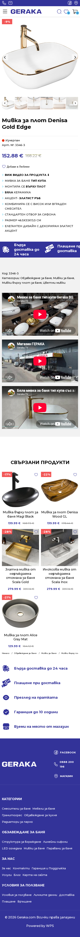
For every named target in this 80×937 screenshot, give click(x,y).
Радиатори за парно (17, 822)
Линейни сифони (55, 842)
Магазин (76, 3)
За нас (6, 868)
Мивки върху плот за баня (22, 282)
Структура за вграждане (21, 842)
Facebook (70, 3)
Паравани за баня (59, 848)
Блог (17, 875)
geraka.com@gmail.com (10, 3)
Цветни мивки (54, 282)
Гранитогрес (12, 815)
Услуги (7, 875)
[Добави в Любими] (36, 475)
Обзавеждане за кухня (40, 815)
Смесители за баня (16, 808)
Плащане (9, 901)
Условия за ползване (17, 895)
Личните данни (45, 895)
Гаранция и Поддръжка (49, 868)
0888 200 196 (4, 3)
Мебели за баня (43, 808)
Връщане (24, 901)
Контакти (21, 868)
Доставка (66, 895)
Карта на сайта (35, 875)
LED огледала (12, 848)
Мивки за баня (63, 278)
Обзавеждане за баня (36, 278)
